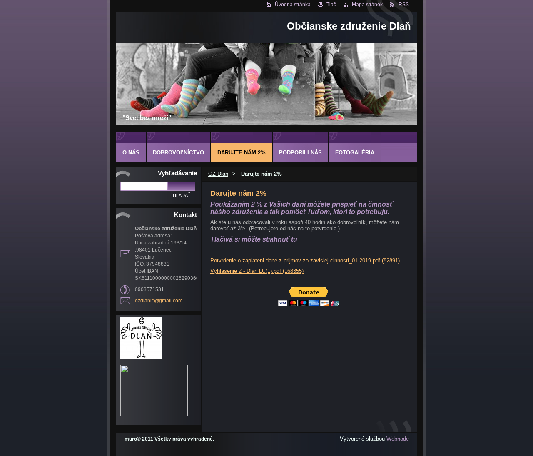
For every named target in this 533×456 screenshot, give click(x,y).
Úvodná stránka (293, 4)
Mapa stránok (367, 4)
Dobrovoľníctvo (178, 153)
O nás (130, 153)
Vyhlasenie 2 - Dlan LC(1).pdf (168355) (257, 271)
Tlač (331, 4)
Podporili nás (300, 153)
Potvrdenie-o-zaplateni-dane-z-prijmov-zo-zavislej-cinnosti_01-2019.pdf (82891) (305, 260)
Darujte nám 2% (241, 153)
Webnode (397, 439)
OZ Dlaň (218, 174)
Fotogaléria (354, 153)
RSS (404, 4)
